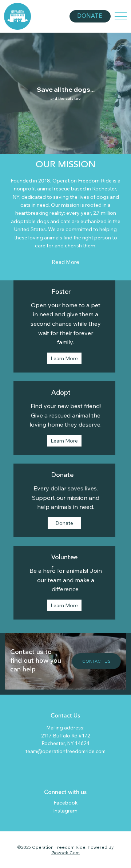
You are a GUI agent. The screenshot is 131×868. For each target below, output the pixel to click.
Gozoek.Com (65, 852)
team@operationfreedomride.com (65, 751)
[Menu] (121, 16)
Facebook (65, 802)
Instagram (65, 810)
